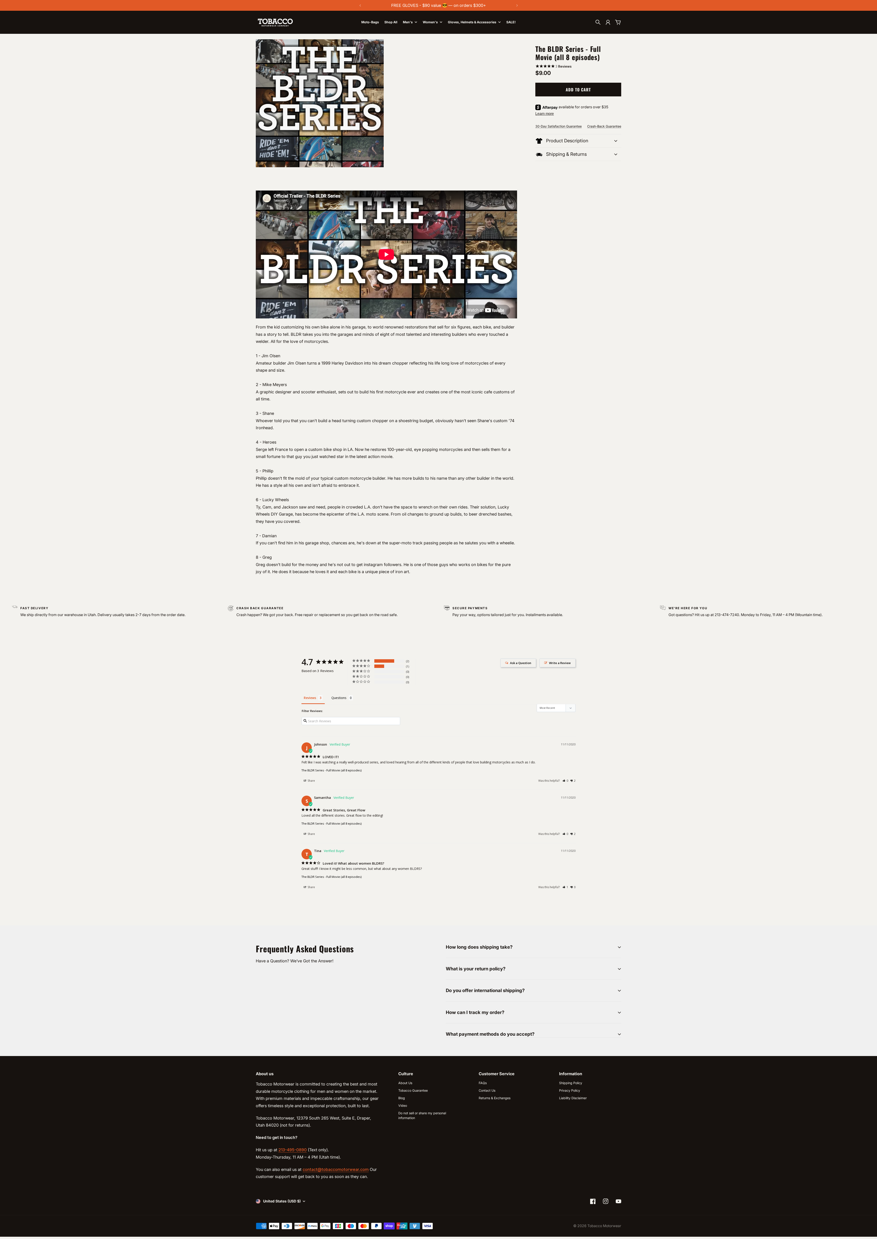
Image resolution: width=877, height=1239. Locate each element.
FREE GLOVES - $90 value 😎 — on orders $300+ (438, 5)
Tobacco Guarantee (413, 1090)
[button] (565, 781)
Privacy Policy (569, 1090)
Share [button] (311, 781)
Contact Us (487, 1090)
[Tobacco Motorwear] (275, 22)
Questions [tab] (338, 698)
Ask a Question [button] (520, 663)
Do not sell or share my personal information (422, 1115)
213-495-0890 (292, 1149)
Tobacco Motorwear (604, 1226)
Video (402, 1105)
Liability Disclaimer (573, 1098)
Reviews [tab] (310, 698)
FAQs (483, 1083)
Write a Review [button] (560, 663)
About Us (405, 1083)
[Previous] (360, 5)
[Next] (517, 5)
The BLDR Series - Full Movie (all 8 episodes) (331, 770)
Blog (401, 1098)
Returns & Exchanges (494, 1098)
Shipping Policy (570, 1083)
